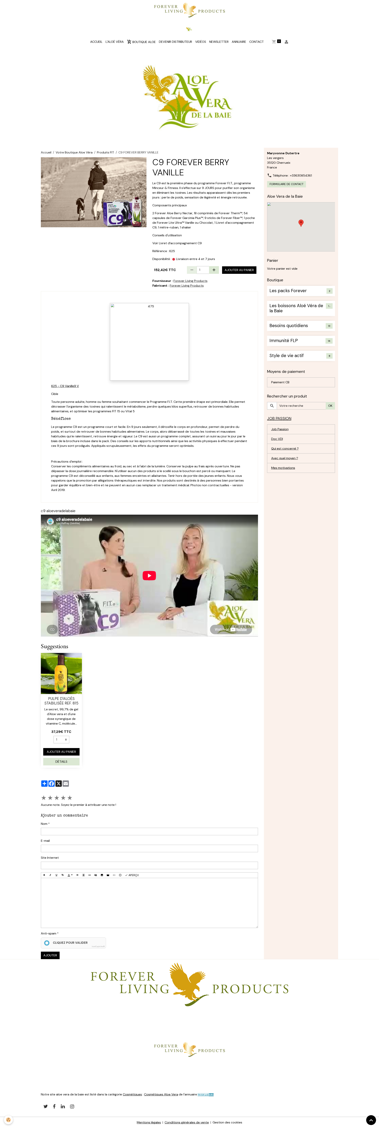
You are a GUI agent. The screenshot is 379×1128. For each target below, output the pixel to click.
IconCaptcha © (98, 946)
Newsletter (219, 42)
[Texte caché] (96, 875)
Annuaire (239, 42)
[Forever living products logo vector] (189, 1049)
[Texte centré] (83, 875)
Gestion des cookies (227, 1122)
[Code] (114, 875)
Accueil (96, 42)
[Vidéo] (108, 875)
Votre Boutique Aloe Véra (74, 152)
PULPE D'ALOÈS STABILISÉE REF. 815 (61, 701)
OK (330, 406)
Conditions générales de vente (187, 1122)
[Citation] (77, 875)
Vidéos (200, 42)
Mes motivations (283, 468)
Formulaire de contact (286, 184)
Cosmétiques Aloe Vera (161, 1094)
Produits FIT (105, 152)
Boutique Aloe (144, 42)
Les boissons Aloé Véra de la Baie (296, 308)
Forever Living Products (190, 281)
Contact (256, 42)
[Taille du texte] (62, 875)
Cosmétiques (132, 1094)
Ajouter (50, 955)
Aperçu (133, 875)
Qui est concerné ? (285, 448)
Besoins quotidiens (288, 325)
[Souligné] (56, 875)
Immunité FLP (283, 340)
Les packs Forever (288, 291)
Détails (61, 761)
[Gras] (44, 875)
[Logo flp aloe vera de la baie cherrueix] (189, 9)
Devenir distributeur (175, 42)
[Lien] (89, 875)
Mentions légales (149, 1122)
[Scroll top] (371, 1120)
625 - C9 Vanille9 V (65, 386)
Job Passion (280, 429)
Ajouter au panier (239, 270)
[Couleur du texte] (70, 875)
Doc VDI (277, 439)
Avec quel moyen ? (284, 458)
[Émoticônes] (120, 875)
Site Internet (50, 858)
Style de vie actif (286, 355)
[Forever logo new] (189, 984)
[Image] (102, 875)
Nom (44, 824)
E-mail (45, 841)
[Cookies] (8, 1119)
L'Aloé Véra (115, 42)
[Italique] (50, 875)
